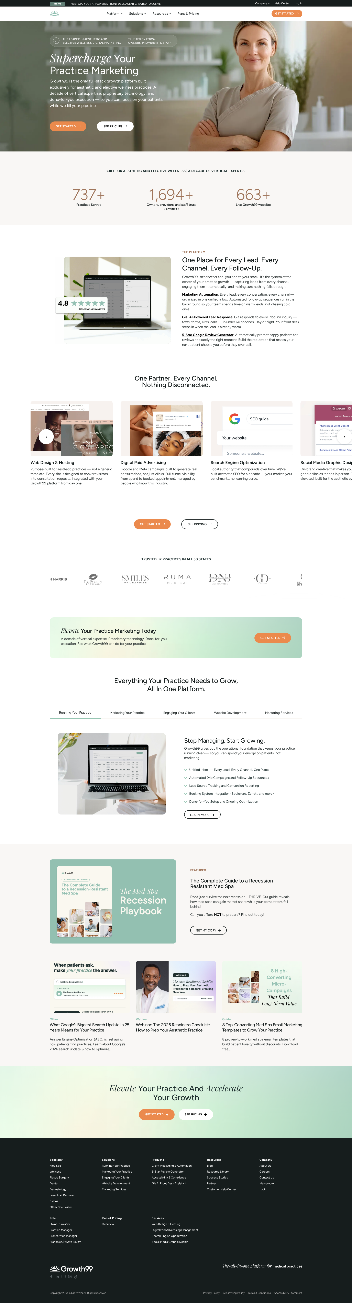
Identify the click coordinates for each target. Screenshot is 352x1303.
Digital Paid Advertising (143, 462)
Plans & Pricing (188, 14)
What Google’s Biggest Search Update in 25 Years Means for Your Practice (89, 1027)
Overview (108, 1224)
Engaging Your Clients (116, 1177)
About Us (265, 1165)
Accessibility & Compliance (169, 1177)
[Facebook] (51, 1277)
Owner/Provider (60, 1224)
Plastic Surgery (59, 1177)
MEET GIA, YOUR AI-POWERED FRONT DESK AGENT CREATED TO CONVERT (117, 3)
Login (263, 1189)
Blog (210, 1165)
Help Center (282, 3)
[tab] (75, 713)
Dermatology (58, 1189)
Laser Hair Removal (62, 1195)
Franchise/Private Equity (65, 1242)
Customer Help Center (221, 1189)
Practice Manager (61, 1230)
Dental (54, 1183)
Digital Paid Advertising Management (175, 1230)
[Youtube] (64, 1277)
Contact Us (267, 1177)
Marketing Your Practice (117, 1171)
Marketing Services (114, 1189)
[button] (46, 436)
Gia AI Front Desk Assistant (169, 1183)
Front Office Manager (63, 1236)
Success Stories (217, 1177)
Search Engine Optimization (238, 462)
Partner (211, 1183)
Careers (265, 1171)
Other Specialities (61, 1207)
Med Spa (55, 1165)
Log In (298, 3)
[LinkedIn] (57, 1277)
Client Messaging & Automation (172, 1165)
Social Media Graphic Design (170, 1242)
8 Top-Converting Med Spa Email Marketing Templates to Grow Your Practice (262, 1027)
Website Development (116, 1183)
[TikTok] (75, 1277)
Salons (54, 1201)
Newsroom (267, 1183)
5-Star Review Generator (168, 1171)
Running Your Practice (116, 1165)
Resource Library (218, 1171)
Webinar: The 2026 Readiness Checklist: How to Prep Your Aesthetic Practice (173, 1027)
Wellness (55, 1171)
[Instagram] (70, 1277)
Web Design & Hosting (52, 462)
